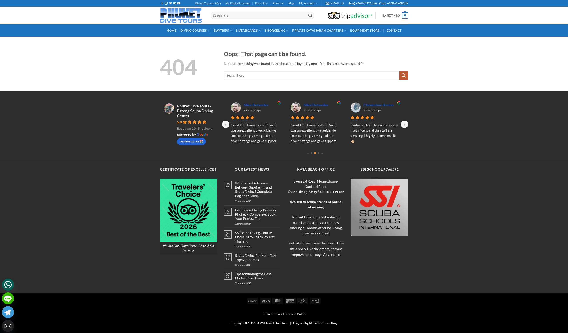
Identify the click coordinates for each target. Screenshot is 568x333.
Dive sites (261, 3)
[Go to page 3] (319, 153)
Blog (291, 3)
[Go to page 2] (315, 153)
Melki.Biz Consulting (323, 323)
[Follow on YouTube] (179, 3)
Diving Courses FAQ (208, 3)
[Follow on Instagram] (166, 3)
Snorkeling (275, 30)
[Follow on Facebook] (162, 3)
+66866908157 (397, 3)
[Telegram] (8, 312)
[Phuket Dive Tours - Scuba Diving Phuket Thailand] (182, 15)
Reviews (278, 3)
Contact (394, 30)
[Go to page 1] (311, 153)
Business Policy (295, 314)
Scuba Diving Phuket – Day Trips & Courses (255, 257)
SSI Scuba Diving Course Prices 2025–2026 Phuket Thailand (255, 236)
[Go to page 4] (322, 153)
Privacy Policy (272, 314)
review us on (189, 141)
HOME (171, 30)
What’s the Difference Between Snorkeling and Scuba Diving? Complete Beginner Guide (253, 189)
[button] (395, 16)
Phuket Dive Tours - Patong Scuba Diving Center (195, 110)
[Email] (8, 326)
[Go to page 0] (307, 153)
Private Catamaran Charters (317, 30)
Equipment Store (364, 30)
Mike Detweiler (256, 105)
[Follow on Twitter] (170, 3)
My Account (306, 3)
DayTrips (221, 30)
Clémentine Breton (378, 105)
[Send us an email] (174, 3)
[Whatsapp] (8, 285)
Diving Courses (193, 30)
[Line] (8, 298)
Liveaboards (247, 30)
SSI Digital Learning (237, 3)
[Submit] (310, 15)
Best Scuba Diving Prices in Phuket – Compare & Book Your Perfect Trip (255, 214)
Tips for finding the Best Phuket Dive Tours (253, 276)
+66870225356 (367, 3)
